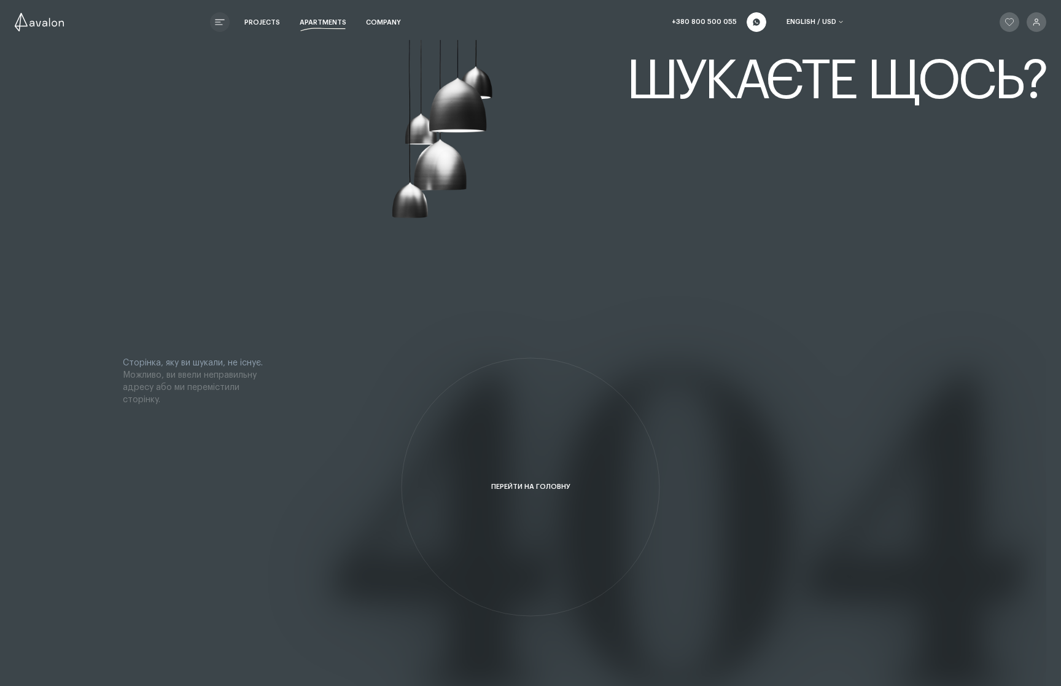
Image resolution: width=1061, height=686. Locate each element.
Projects (262, 22)
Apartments (323, 22)
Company (383, 22)
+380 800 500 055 (704, 21)
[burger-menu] (220, 22)
